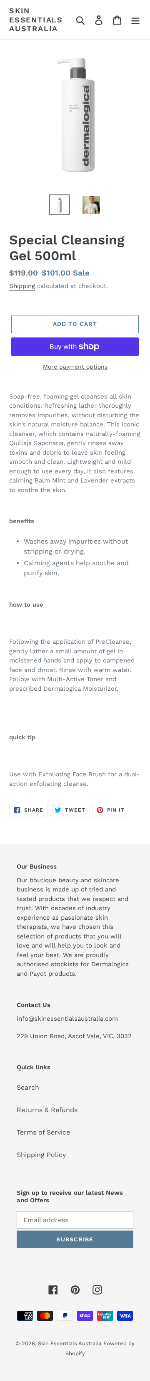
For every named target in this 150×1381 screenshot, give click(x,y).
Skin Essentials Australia (36, 19)
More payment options (75, 366)
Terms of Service (43, 1132)
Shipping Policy (41, 1155)
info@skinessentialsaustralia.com (67, 1018)
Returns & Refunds (47, 1110)
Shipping (22, 286)
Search (28, 1087)
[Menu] (135, 19)
